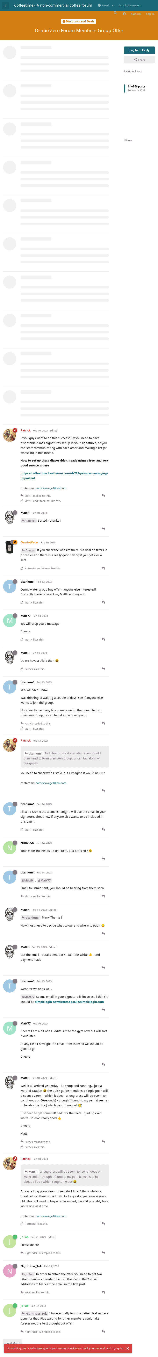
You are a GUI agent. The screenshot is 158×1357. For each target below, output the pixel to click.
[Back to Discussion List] (5, 5)
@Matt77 (44, 880)
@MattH (27, 880)
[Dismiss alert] (127, 1348)
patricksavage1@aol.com (51, 488)
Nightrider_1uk (36, 1313)
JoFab (30, 1274)
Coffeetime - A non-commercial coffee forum (53, 5)
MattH (33, 1172)
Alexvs (30, 550)
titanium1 (36, 753)
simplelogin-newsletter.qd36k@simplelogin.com (69, 1002)
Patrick (31, 521)
